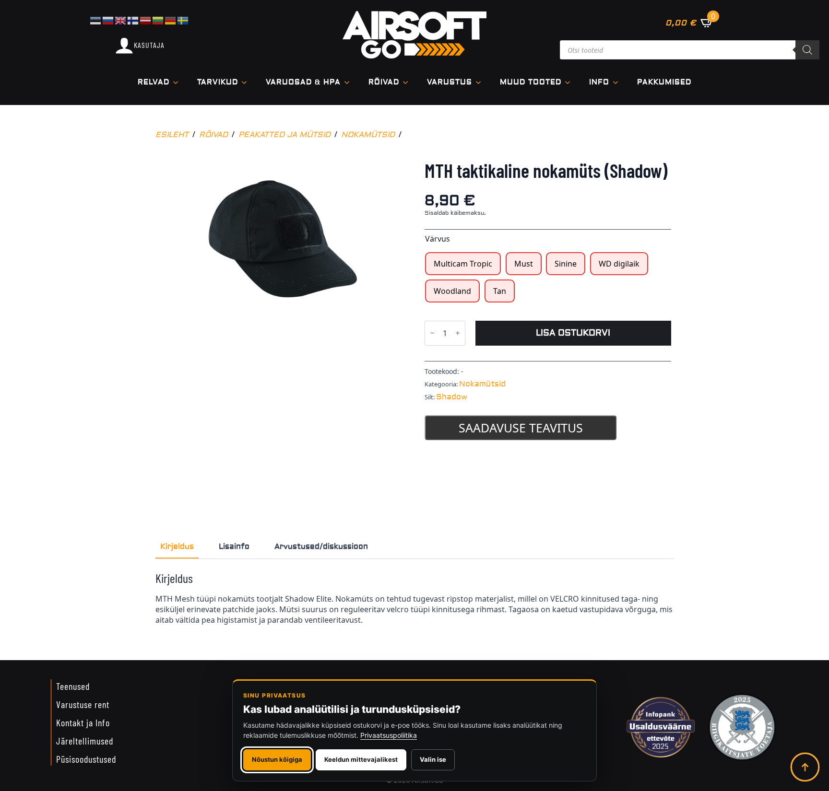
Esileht (172, 135)
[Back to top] (805, 767)
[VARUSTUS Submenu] (481, 82)
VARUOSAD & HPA (303, 82)
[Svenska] (183, 19)
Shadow (451, 397)
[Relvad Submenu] (178, 82)
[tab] (177, 546)
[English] (121, 19)
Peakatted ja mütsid (284, 135)
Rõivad (383, 82)
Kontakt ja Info (83, 722)
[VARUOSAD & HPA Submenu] (350, 82)
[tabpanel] (414, 597)
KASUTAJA (149, 44)
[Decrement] (432, 333)
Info (599, 82)
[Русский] (108, 19)
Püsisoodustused (86, 759)
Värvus (437, 239)
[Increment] (457, 333)
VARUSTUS (449, 82)
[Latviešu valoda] (146, 19)
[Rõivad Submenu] (408, 82)
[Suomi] (133, 19)
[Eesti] (96, 19)
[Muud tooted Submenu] (570, 82)
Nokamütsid (368, 135)
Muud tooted (530, 82)
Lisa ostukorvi (573, 332)
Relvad (153, 82)
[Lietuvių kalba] (158, 19)
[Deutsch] (171, 19)
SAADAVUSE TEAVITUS (521, 427)
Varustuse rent (82, 704)
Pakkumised (664, 82)
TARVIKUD (217, 82)
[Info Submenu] (618, 82)
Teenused (73, 686)
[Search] (807, 49)
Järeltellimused (84, 740)
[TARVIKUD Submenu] (247, 82)
